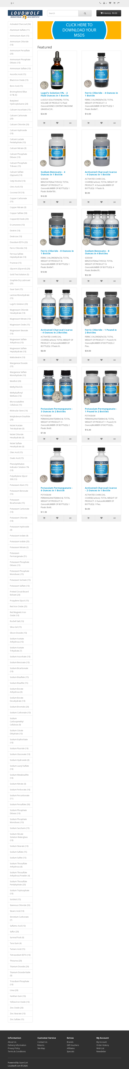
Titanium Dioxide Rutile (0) (20, 974)
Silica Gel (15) (16, 627)
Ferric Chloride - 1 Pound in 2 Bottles (101, 331)
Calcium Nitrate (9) (18, 148)
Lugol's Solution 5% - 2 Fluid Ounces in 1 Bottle (55, 94)
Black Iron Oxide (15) (19, 80)
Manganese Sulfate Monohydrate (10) (18, 374)
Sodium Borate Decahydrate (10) (17, 699)
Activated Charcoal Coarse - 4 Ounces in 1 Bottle (101, 173)
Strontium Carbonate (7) (19, 918)
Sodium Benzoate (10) (19, 662)
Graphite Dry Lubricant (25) (20, 282)
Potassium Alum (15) (19, 485)
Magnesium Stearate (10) (19, 332)
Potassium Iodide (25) (19, 541)
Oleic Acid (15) (16, 452)
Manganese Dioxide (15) (19, 365)
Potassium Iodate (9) (19, 535)
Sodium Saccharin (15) (19, 828)
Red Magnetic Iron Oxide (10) (18, 614)
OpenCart (23, 1062)
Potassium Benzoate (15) (19, 492)
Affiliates (71, 1048)
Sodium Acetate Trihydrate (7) (17, 649)
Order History (102, 1045)
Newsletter (101, 1051)
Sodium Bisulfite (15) (19, 683)
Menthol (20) (15, 381)
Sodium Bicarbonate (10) (19, 670)
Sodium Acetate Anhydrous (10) (17, 640)
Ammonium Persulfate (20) (20, 52)
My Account (101, 1042)
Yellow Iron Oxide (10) (19, 1002)
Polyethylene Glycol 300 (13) (18, 478)
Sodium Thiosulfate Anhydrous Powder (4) (20, 874)
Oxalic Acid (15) (17, 458)
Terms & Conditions (17, 1051)
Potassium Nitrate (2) (19, 547)
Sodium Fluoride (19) (19, 748)
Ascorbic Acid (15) (18, 74)
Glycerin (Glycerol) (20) (20, 268)
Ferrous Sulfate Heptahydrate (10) (18, 255)
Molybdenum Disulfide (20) (20, 418)
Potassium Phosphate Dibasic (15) (19, 564)
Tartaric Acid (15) (17, 949)
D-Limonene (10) (17, 224)
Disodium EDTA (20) (19, 242)
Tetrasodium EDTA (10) (20, 955)
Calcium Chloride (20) (19, 124)
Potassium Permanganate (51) (18, 555)
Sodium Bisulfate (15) (19, 677)
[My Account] (105, 3)
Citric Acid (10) (16, 186)
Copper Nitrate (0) (18, 207)
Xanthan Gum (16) (18, 996)
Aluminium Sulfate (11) (20, 30)
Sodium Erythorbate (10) (19, 741)
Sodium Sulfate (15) (18, 852)
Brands (70, 1042)
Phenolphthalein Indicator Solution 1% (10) (19, 467)
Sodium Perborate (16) (20, 789)
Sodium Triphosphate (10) (19, 892)
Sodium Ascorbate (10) (20, 656)
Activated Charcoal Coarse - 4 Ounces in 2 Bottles (57, 331)
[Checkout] (118, 3)
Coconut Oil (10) (17, 192)
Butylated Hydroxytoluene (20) (19, 102)
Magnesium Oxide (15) (20, 324)
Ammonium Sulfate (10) (20, 68)
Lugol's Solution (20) (19, 304)
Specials (70, 1051)
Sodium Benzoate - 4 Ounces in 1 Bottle (53, 173)
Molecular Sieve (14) (19, 410)
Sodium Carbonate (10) (20, 712)
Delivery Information (17, 1045)
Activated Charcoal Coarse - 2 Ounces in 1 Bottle (101, 489)
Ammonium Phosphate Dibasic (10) (20, 61)
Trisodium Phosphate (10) (19, 983)
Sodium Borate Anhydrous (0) (16, 690)
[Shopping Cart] (114, 3)
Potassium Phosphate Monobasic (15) (19, 573)
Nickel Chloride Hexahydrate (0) (17, 436)
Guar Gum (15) (16, 289)
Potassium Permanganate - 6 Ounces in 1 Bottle (57, 489)
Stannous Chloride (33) (20, 905)
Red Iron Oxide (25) (18, 606)
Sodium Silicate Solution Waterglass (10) (19, 837)
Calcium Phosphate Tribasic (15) (18, 164)
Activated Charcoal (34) (20, 24)
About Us (12, 1042)
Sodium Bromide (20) (19, 706)
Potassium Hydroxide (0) (19, 528)
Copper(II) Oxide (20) (19, 219)
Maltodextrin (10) (17, 357)
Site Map (41, 1048)
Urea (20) (14, 990)
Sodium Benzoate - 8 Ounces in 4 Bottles (97, 252)
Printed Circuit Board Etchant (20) (19, 593)
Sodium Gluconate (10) (20, 754)
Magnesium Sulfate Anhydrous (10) (18, 341)
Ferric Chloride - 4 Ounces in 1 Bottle (101, 94)
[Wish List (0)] (110, 3)
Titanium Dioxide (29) (19, 966)
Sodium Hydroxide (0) (19, 760)
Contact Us (42, 1042)
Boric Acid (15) (16, 86)
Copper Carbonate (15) (18, 200)
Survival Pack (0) (17, 937)
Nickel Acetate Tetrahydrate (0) (17, 427)
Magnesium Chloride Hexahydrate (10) (19, 311)
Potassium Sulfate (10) (19, 586)
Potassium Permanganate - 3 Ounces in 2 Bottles (57, 410)
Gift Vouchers (73, 1045)
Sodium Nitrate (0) (18, 783)
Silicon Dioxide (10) (18, 633)
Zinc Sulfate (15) (17, 1019)
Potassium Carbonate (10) (19, 510)
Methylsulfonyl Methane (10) (16, 394)
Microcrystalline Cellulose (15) (17, 403)
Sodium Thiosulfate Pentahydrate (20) (18, 883)
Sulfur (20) (14, 931)
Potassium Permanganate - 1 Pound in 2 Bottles (101, 410)
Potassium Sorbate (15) (20, 580)
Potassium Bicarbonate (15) (17, 501)
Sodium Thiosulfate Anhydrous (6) (18, 865)
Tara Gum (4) (15, 943)
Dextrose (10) (16, 236)
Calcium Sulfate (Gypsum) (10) (16, 173)
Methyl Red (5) (16, 387)
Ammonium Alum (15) (19, 35)
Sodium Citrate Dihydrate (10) (16, 732)
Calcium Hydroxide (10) (18, 132)
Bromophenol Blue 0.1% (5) (18, 93)
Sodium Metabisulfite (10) (19, 776)
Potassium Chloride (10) (18, 519)
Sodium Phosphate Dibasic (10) (18, 812)
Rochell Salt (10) (17, 621)
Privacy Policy (14, 1048)
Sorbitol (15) (15, 899)
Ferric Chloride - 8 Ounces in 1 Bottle (57, 252)
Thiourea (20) (16, 960)
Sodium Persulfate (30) (20, 804)
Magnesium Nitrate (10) (20, 318)
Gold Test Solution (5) (19, 274)
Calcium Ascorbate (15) (20, 109)
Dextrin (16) (15, 230)
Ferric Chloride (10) (18, 248)
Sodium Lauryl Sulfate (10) (19, 767)
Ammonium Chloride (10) (19, 43)
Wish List (100, 1048)
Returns (40, 1045)
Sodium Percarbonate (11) (19, 797)
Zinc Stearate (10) (17, 1013)
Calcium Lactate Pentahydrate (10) (18, 141)
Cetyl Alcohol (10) (17, 181)
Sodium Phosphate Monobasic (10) (18, 821)
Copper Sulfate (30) (18, 213)
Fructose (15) (15, 263)
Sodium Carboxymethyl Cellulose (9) (16, 721)
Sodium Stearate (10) (19, 846)
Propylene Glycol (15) (19, 600)
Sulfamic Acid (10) (17, 925)
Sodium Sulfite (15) (18, 857)
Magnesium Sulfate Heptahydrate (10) (18, 350)
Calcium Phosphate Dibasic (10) (18, 156)
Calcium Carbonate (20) (18, 117)
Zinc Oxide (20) (16, 1007)
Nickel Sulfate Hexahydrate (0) (17, 445)
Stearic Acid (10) (17, 911)
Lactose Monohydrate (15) (19, 297)
